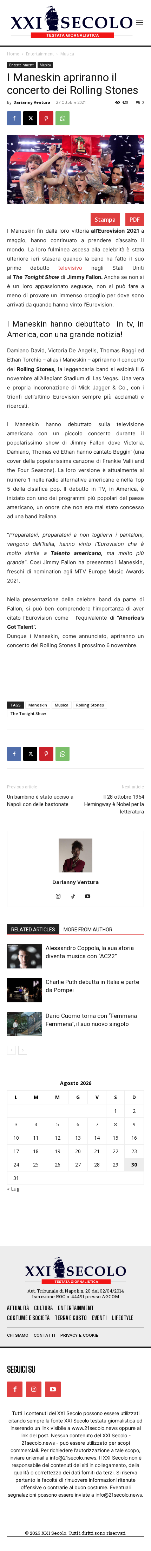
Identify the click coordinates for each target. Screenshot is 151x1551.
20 (78, 1151)
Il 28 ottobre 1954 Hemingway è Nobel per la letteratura (114, 804)
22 (115, 1151)
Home (13, 54)
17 (16, 1151)
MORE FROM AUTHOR (88, 929)
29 (115, 1164)
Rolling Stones (90, 705)
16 (134, 1137)
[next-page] (22, 1050)
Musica (67, 54)
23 (134, 1151)
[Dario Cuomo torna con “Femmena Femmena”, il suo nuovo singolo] (24, 1024)
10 (16, 1137)
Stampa (105, 219)
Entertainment (40, 54)
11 (36, 1137)
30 (134, 1164)
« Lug (13, 1188)
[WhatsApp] (62, 118)
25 (36, 1164)
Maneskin (37, 705)
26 (57, 1164)
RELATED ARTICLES (33, 929)
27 (78, 1164)
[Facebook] (14, 118)
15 (115, 1137)
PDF (135, 219)
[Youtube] (90, 897)
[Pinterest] (46, 118)
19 (57, 1151)
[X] (30, 118)
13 (78, 1137)
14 (97, 1137)
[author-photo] (75, 872)
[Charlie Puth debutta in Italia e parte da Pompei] (24, 990)
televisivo (70, 267)
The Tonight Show (28, 713)
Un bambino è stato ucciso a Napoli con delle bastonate (40, 800)
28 (97, 1164)
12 (57, 1137)
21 (97, 1151)
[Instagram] (61, 897)
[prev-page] (11, 1050)
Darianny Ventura (32, 102)
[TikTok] (75, 897)
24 (16, 1164)
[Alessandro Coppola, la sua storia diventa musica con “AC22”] (24, 956)
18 (36, 1151)
